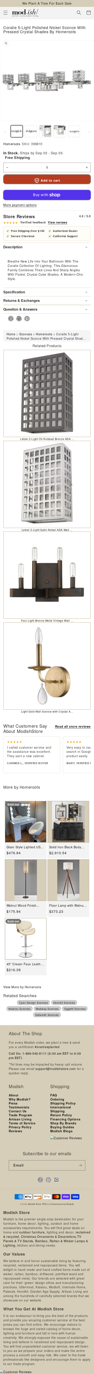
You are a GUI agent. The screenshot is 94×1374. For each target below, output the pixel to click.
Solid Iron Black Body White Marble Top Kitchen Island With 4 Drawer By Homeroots (65, 847)
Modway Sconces (47, 1008)
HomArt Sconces (64, 1002)
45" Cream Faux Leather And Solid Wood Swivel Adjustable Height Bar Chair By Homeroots (25, 964)
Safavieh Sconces (47, 1015)
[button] (5, 12)
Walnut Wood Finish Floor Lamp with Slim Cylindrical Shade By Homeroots (22, 905)
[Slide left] (5, 132)
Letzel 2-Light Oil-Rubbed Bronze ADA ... (47, 439)
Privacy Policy (20, 1127)
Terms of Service (22, 1123)
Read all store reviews (73, 726)
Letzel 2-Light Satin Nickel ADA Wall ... (47, 530)
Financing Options (65, 1119)
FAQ (53, 1095)
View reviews (57, 222)
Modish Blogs (61, 1131)
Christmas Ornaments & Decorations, (49, 1236)
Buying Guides (62, 1127)
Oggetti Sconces (74, 1008)
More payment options (20, 205)
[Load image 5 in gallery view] (74, 131)
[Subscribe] (80, 1165)
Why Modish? (20, 1099)
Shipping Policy (63, 1103)
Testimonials (19, 1107)
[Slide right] (89, 132)
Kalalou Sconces (20, 1008)
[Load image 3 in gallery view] (45, 131)
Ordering (57, 1099)
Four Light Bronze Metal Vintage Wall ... (47, 620)
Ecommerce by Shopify (63, 1204)
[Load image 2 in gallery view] (31, 131)
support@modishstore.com (55, 1068)
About (14, 1095)
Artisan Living (20, 1119)
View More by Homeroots (22, 987)
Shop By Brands (63, 1123)
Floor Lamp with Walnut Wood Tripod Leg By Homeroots (67, 905)
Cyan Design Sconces (33, 1002)
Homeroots (11, 143)
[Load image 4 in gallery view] (60, 131)
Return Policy (61, 1115)
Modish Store (34, 1204)
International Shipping (60, 1109)
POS (44, 1204)
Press (13, 1103)
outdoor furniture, (32, 1232)
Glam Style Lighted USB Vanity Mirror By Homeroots (25, 847)
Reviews (15, 1131)
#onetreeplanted (47, 1047)
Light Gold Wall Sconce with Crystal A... (47, 711)
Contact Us (18, 1111)
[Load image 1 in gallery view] (17, 131)
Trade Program (20, 1115)
